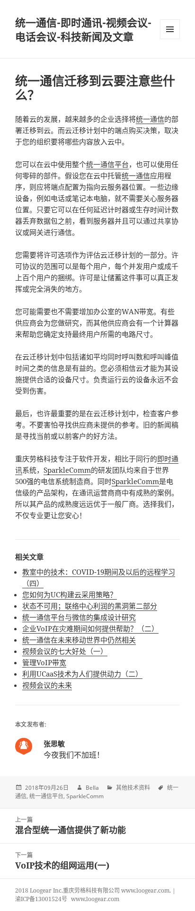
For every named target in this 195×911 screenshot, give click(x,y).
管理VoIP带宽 (44, 662)
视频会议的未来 (47, 685)
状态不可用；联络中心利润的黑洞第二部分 (89, 605)
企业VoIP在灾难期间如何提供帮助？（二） (90, 628)
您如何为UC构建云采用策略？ (69, 594)
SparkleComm (67, 470)
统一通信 (150, 119)
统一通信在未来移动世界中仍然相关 (79, 639)
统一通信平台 (107, 164)
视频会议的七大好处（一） (64, 651)
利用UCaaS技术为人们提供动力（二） (82, 673)
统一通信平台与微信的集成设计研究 (79, 617)
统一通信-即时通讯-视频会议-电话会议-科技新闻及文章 (83, 29)
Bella (92, 788)
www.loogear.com (95, 899)
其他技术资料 (133, 788)
